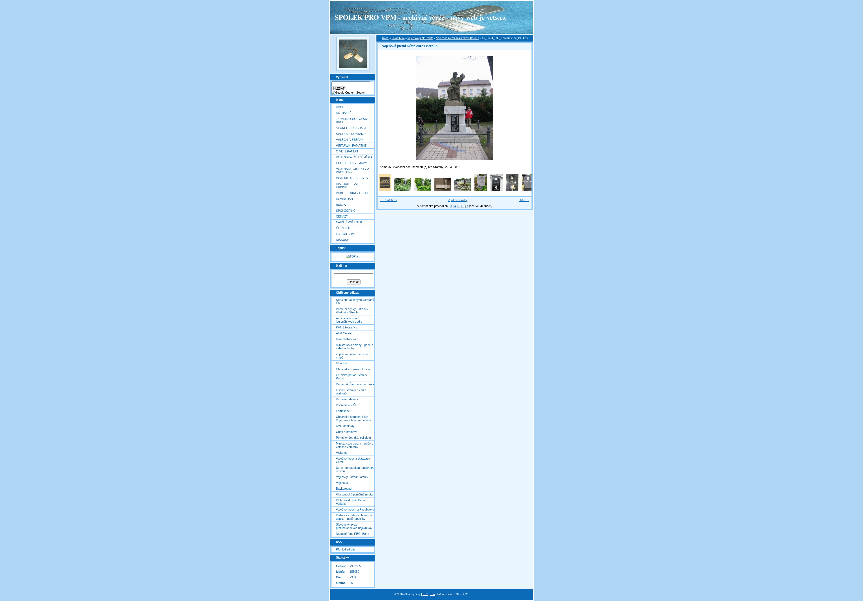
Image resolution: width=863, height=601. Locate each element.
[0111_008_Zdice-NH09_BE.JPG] (528, 189)
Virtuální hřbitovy (347, 399)
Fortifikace (343, 411)
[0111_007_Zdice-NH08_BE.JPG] (512, 189)
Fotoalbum (345, 234)
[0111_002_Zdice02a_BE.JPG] (422, 189)
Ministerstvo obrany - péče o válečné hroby (354, 346)
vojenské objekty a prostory (352, 170)
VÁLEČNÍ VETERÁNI (350, 139)
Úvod (340, 107)
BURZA (341, 205)
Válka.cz (341, 452)
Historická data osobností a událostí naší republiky (354, 517)
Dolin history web (347, 339)
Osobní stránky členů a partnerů (351, 391)
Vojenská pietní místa (420, 38)
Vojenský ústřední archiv (352, 477)
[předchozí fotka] (385, 108)
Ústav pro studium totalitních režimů (355, 469)
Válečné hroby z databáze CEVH (353, 460)
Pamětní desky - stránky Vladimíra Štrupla (352, 310)
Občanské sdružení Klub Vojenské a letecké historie (353, 418)
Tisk (432, 594)
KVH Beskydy (345, 426)
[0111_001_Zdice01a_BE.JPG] (402, 189)
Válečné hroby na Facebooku (355, 509)
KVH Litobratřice (346, 327)
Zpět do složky (457, 200)
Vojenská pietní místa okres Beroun (457, 38)
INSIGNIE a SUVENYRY (352, 178)
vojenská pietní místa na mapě (352, 355)
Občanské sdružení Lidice (353, 369)
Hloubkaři (342, 363)
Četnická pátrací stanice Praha (352, 376)
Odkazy (342, 216)
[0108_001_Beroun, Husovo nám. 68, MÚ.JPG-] (385, 189)
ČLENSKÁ (343, 228)
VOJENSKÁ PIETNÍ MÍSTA (354, 157)
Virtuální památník (351, 145)
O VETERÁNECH (347, 151)
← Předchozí (388, 200)
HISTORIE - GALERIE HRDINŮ (350, 185)
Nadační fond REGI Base (352, 533)
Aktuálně (343, 113)
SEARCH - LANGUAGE (351, 128)
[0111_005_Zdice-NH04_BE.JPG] (480, 189)
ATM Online (343, 333)
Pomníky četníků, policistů (353, 437)
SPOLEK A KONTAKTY (351, 134)
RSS (425, 594)
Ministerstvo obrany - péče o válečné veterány (354, 445)
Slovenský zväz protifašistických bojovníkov (354, 526)
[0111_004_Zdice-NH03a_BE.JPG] (462, 189)
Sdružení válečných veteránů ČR (355, 301)
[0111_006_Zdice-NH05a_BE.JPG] (496, 189)
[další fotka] (524, 108)
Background (343, 488)
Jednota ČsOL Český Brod (352, 120)
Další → (524, 200)
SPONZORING (346, 210)
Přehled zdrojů (345, 549)
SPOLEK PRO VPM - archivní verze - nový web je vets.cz (420, 17)
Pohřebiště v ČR (346, 405)
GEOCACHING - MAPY (351, 163)
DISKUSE (342, 240)
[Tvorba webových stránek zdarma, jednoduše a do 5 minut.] (419, 595)
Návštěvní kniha (349, 222)
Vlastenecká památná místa (354, 494)
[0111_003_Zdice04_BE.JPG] (442, 189)
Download (344, 199)
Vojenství (342, 482)
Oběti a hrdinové (346, 432)
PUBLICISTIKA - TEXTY (352, 193)
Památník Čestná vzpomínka (355, 384)
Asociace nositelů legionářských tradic (349, 320)
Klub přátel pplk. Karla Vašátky (350, 502)
